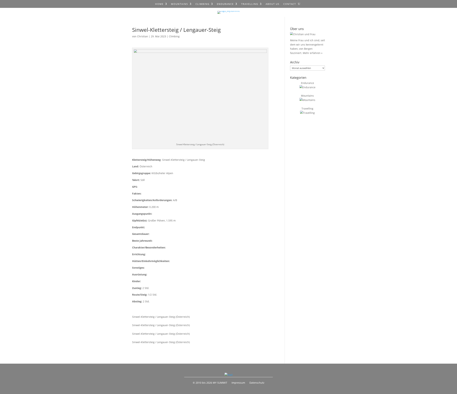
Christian (142, 36)
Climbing (202, 4)
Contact (289, 4)
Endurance (225, 4)
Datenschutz (256, 382)
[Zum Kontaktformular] (229, 374)
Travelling (249, 4)
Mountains (179, 4)
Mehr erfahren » (312, 53)
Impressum (238, 382)
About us (272, 4)
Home (159, 4)
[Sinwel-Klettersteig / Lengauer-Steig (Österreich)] (196, 312)
